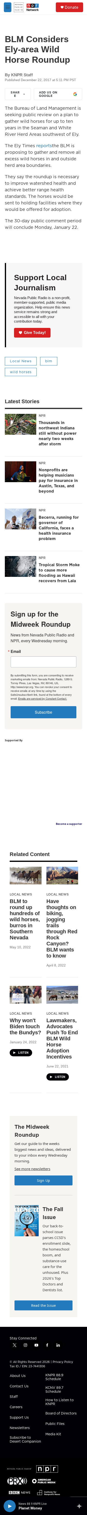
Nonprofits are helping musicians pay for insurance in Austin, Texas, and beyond (58, 480)
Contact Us (19, 1386)
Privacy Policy (63, 1362)
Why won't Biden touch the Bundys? (25, 1026)
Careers (16, 1407)
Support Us (19, 1418)
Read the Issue (43, 1305)
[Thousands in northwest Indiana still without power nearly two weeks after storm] (20, 424)
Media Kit (53, 1434)
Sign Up (43, 1180)
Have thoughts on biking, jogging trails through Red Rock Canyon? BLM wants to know (61, 928)
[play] (9, 1506)
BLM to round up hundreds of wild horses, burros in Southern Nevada (25, 919)
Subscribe (43, 712)
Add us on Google (48, 94)
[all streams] (80, 1506)
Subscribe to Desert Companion (25, 1440)
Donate (71, 7)
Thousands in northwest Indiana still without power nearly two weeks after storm (58, 433)
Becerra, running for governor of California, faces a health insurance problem (59, 528)
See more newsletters (32, 1168)
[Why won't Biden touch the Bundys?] (26, 995)
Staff (14, 1397)
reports (44, 146)
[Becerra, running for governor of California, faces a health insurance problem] (20, 519)
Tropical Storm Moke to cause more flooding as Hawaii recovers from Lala (59, 572)
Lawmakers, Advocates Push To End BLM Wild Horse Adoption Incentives (62, 1038)
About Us (18, 1376)
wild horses (21, 372)
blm (48, 361)
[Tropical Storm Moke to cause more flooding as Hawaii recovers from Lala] (20, 566)
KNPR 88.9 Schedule (54, 1377)
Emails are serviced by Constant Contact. (42, 698)
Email (16, 651)
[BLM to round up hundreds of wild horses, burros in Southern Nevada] (26, 875)
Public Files (55, 1424)
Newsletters (20, 1428)
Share (15, 94)
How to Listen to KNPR (59, 1402)
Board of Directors (61, 1413)
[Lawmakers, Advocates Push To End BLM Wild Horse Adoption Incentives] (62, 995)
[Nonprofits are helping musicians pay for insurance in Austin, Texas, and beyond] (20, 471)
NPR (42, 415)
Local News (21, 361)
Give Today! (35, 333)
